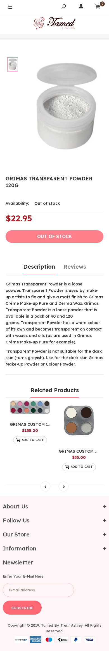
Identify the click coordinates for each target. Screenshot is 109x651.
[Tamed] (54, 24)
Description (39, 266)
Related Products (54, 390)
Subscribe (22, 608)
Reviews (74, 266)
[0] (98, 7)
